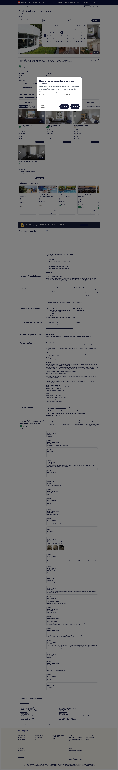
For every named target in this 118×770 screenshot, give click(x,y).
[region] (59, 94)
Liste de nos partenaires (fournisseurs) (47, 101)
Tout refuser (64, 106)
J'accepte (75, 106)
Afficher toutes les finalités (45, 106)
